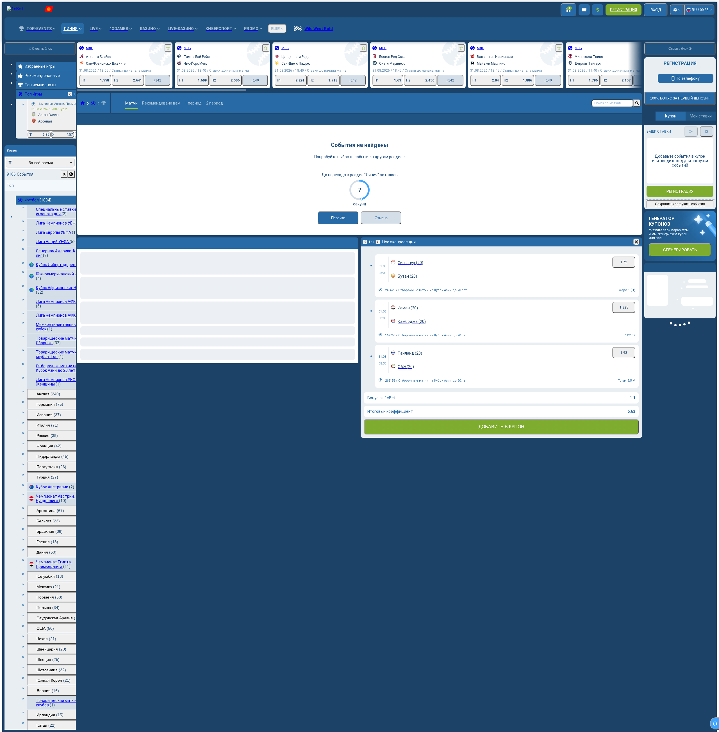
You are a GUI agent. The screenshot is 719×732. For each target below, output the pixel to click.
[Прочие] (627, 123)
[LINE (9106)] (82, 103)
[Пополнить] (597, 9)
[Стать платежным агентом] (584, 9)
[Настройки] (677, 9)
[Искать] (637, 103)
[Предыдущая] (70, 94)
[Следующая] (378, 251)
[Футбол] (93, 103)
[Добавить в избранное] (168, 48)
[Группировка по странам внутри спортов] (71, 174)
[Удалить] (636, 251)
